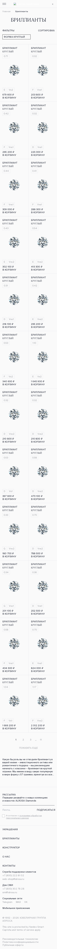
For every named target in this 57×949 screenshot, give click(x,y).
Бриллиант (9, 48)
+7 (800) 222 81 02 (13, 875)
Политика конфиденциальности (20, 942)
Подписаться (46, 810)
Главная (6, 11)
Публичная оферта (12, 945)
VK (25, 902)
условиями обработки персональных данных (24, 816)
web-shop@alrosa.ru (13, 879)
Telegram (7, 902)
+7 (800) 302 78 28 (13, 888)
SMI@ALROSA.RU (9, 892)
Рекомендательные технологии (20, 939)
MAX (18, 902)
